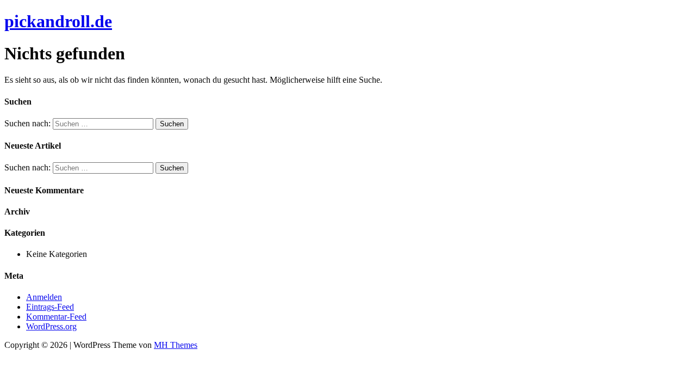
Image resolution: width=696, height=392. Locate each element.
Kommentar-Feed (56, 316)
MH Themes (175, 345)
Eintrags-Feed (50, 306)
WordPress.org (51, 326)
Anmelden (44, 297)
